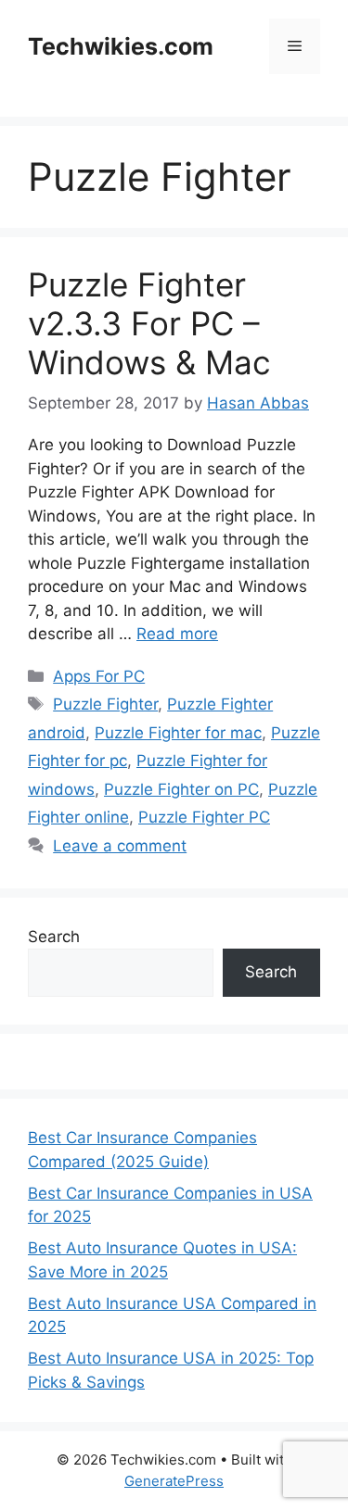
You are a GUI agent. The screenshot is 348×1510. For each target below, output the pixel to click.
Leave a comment (120, 846)
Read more (177, 633)
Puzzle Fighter (105, 704)
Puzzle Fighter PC (204, 817)
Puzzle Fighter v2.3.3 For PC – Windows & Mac (149, 323)
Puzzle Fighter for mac (178, 733)
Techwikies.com (120, 46)
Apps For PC (99, 676)
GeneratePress (174, 1481)
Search (54, 936)
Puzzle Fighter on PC (181, 789)
